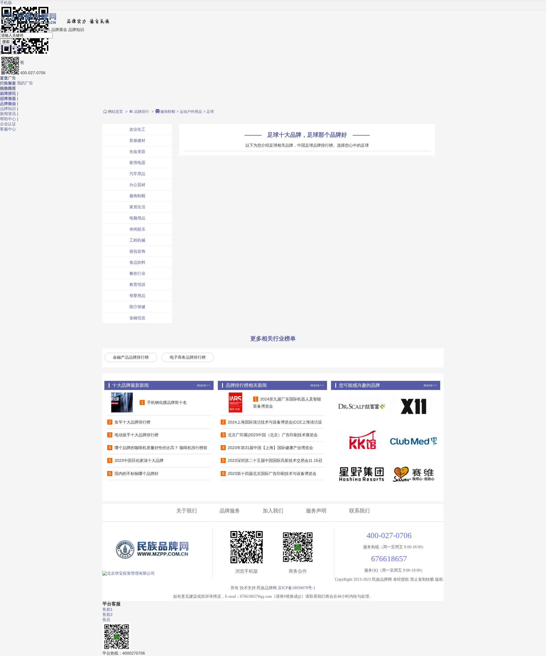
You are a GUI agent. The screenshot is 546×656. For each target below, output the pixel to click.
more (204, 385)
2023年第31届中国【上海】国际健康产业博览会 (267, 447)
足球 (210, 111)
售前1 (107, 609)
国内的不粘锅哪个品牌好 (133, 473)
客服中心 (8, 129)
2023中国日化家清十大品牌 (136, 460)
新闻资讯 (8, 113)
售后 (106, 619)
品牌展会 (59, 29)
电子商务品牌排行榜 (188, 357)
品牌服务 (230, 511)
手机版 (6, 2)
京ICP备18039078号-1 (296, 588)
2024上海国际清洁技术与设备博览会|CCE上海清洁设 (272, 422)
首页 (4, 78)
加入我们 (273, 511)
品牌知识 (8, 108)
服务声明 (316, 511)
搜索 (6, 42)
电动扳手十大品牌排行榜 (133, 435)
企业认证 (8, 124)
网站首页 (115, 111)
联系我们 (359, 511)
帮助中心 (8, 119)
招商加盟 (25, 29)
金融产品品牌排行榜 (131, 357)
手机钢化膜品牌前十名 (164, 402)
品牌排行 (8, 29)
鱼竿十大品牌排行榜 (129, 422)
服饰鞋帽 (167, 111)
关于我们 (186, 511)
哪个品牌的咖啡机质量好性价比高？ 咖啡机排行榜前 (158, 447)
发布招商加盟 (12, 47)
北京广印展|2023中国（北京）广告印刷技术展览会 (270, 435)
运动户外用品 (191, 111)
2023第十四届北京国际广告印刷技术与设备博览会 (269, 473)
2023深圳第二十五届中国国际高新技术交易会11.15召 (272, 460)
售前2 (107, 614)
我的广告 (25, 83)
